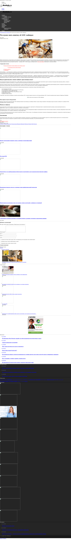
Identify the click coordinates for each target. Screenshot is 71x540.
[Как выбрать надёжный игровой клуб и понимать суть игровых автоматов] (8, 283)
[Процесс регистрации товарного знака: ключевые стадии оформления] (10, 138)
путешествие (4, 381)
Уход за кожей (6, 21)
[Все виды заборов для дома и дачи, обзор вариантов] (8, 474)
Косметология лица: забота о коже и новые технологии (12, 294)
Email (1, 235)
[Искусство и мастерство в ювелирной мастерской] (8, 486)
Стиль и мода (4, 17)
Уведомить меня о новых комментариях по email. (10, 241)
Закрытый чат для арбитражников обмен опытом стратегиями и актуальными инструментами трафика (23, 171)
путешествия (13, 381)
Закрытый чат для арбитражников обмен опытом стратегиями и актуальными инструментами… (19, 313)
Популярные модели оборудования (14, 67)
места (28, 379)
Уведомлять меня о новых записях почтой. (8, 243)
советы (25, 381)
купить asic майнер (40, 61)
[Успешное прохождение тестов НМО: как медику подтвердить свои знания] (8, 417)
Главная (3, 15)
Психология (4, 25)
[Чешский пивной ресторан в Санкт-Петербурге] (8, 521)
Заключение (6, 70)
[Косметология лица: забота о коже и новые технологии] (8, 293)
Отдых (3, 23)
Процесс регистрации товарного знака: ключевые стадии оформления (16, 140)
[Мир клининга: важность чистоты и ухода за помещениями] (8, 405)
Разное (3, 27)
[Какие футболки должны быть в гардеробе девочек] (8, 440)
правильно (45, 379)
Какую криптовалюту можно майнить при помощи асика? (14, 65)
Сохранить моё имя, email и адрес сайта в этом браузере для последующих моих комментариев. (18, 239)
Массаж (5, 22)
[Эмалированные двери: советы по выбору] (8, 428)
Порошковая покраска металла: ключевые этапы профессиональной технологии (18, 187)
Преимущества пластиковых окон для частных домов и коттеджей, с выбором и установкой (21, 202)
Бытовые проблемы (6, 32)
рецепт (18, 381)
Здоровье (5, 19)
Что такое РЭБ (3, 156)
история (22, 379)
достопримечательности (17, 379)
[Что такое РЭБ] (10, 154)
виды (1, 379)
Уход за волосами (7, 20)
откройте (38, 379)
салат (21, 381)
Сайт (1, 237)
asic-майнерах (2, 121)
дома (12, 379)
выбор (6, 379)
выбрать (9, 379)
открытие (42, 379)
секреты (23, 381)
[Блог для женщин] (6, 6)
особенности (32, 379)
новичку (6, 121)
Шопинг (3, 26)
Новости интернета (7, 28)
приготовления (61, 379)
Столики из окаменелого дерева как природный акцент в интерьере (14, 262)
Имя (1, 233)
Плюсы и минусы (7, 69)
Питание (3, 24)
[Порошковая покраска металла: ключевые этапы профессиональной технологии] (10, 185)
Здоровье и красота (5, 18)
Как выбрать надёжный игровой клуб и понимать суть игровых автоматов (15, 284)
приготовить (56, 379)
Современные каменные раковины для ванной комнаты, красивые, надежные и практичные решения (23, 218)
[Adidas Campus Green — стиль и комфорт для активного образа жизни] (9, 463)
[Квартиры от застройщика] (7, 451)
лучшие (25, 379)
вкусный (3, 379)
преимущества (50, 379)
